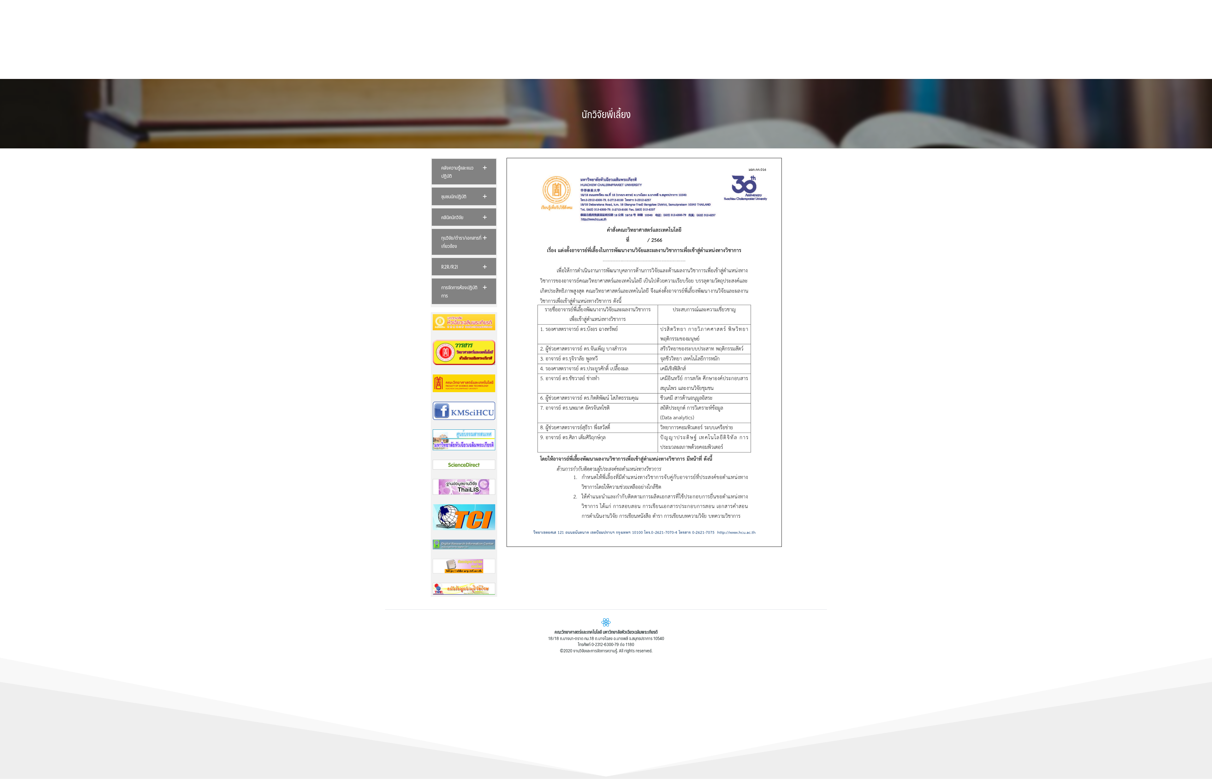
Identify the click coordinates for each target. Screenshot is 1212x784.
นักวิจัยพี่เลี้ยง (606, 114)
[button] (464, 171)
